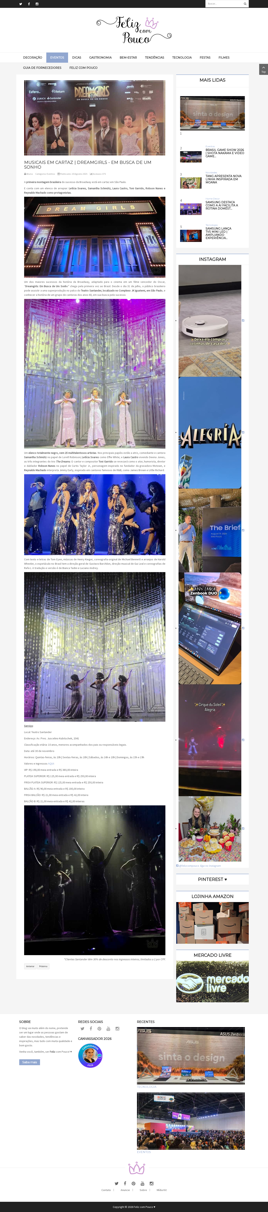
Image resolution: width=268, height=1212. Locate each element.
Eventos (51, 173)
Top (264, 72)
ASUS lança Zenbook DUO (212, 165)
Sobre (143, 1190)
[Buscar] (245, 3)
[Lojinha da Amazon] (212, 922)
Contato (106, 1190)
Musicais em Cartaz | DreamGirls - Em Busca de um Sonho (87, 165)
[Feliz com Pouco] (134, 30)
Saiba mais (29, 1062)
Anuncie (125, 1190)
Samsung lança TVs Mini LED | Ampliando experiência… (218, 233)
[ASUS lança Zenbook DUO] (212, 113)
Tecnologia (146, 1087)
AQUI (51, 763)
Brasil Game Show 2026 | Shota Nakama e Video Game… (225, 153)
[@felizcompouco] (211, 320)
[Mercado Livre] (212, 981)
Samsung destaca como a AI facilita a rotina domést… (222, 205)
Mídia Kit (162, 1190)
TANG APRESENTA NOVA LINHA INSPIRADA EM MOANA (224, 179)
